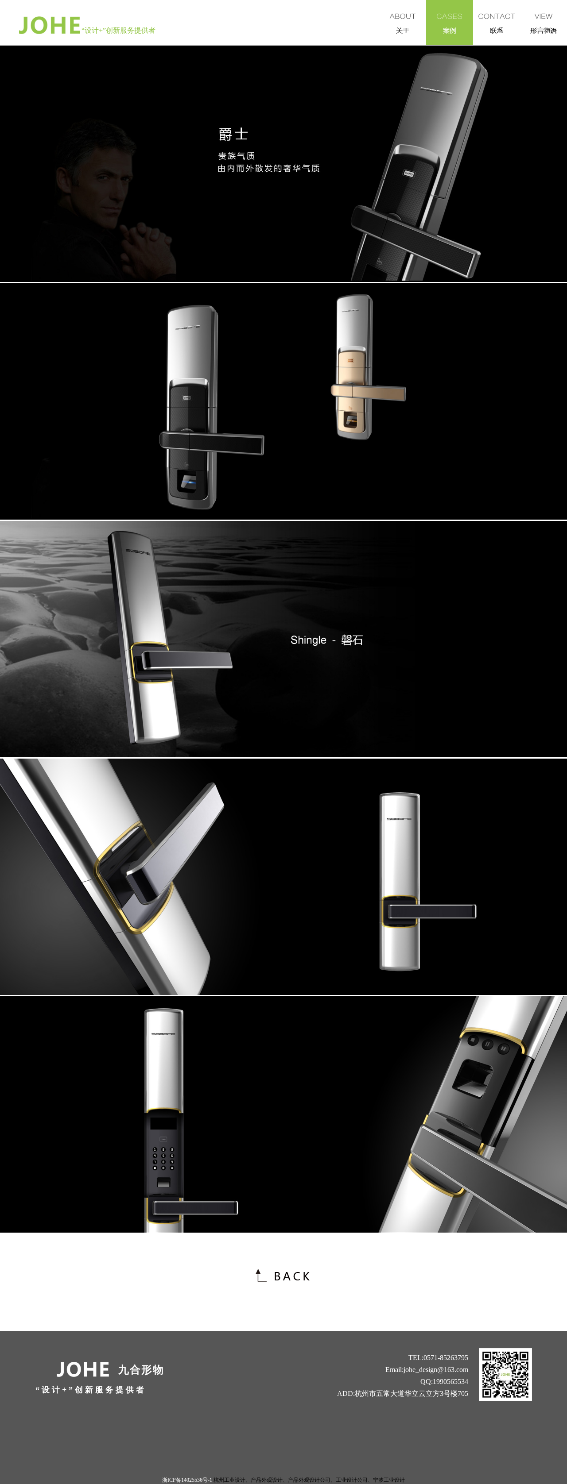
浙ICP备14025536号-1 (187, 1480)
